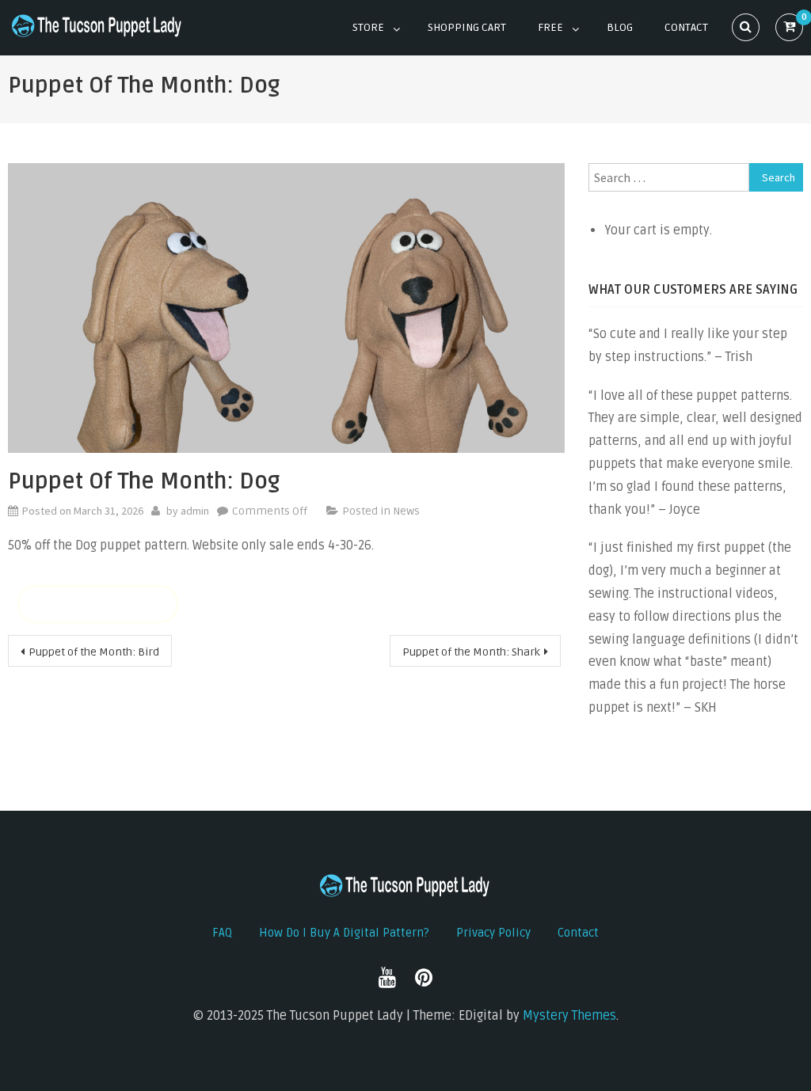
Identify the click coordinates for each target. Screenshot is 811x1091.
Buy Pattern (98, 604)
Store (368, 27)
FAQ (222, 933)
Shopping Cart (467, 27)
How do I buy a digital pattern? (344, 933)
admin (195, 511)
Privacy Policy (493, 933)
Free (550, 27)
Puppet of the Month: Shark (471, 652)
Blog (620, 27)
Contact (686, 27)
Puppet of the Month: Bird (94, 652)
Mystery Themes (569, 1016)
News (406, 511)
